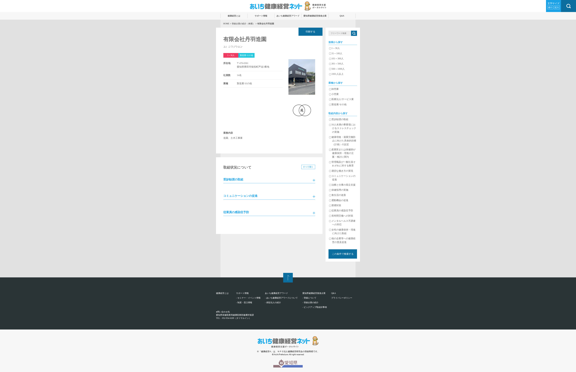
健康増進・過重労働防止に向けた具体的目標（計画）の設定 (344, 141)
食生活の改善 (339, 195)
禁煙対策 (336, 205)
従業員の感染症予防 (342, 210)
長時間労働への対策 (342, 215)
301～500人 (338, 63)
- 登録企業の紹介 (310, 302)
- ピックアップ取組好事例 (314, 307)
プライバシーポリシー (341, 298)
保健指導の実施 (340, 190)
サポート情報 (242, 293)
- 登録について (309, 298)
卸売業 (335, 89)
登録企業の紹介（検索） (243, 24)
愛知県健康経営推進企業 (314, 293)
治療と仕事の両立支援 (344, 185)
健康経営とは (222, 293)
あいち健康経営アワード (276, 293)
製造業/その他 (339, 104)
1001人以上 (338, 74)
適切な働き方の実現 (342, 171)
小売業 (335, 94)
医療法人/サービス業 (343, 99)
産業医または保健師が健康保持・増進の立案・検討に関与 (344, 153)
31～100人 (337, 53)
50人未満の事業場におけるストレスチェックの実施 (344, 128)
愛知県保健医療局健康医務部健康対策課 (235, 315)
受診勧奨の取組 (340, 119)
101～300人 (338, 58)
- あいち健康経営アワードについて (281, 298)
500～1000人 (338, 69)
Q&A (333, 293)
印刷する (310, 31)
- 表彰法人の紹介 (273, 302)
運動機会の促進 (340, 200)
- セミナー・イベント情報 (248, 298)
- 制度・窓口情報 (244, 302)
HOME (226, 24)
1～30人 (336, 48)
